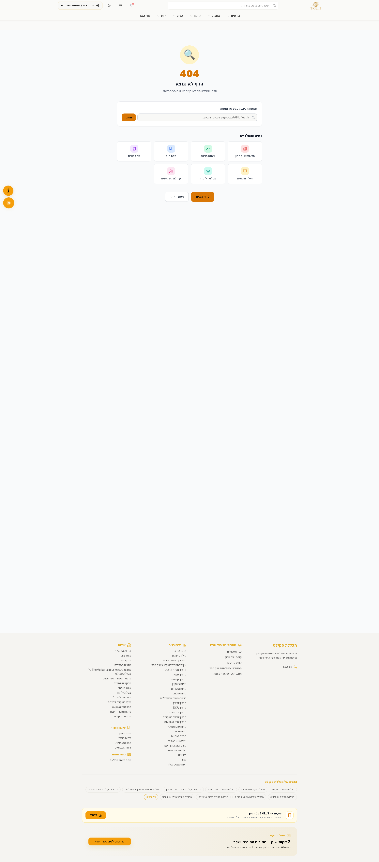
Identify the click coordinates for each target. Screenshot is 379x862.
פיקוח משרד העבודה (119, 712)
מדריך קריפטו (178, 679)
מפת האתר (177, 196)
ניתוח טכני (180, 731)
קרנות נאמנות (178, 736)
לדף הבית (202, 196)
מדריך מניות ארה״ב (175, 670)
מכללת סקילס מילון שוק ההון (177, 797)
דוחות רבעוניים (123, 748)
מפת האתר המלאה (120, 760)
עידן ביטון (125, 660)
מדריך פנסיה (179, 675)
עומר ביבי (126, 656)
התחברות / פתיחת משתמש (77, 5)
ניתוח (197, 16)
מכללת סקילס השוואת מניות (249, 797)
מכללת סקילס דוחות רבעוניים (213, 797)
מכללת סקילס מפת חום (253, 789)
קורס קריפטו (234, 663)
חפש (129, 117)
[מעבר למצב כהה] (109, 5)
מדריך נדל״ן (179, 703)
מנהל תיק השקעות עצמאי (227, 674)
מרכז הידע (180, 651)
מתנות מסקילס (122, 716)
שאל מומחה (124, 688)
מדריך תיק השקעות (175, 722)
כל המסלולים (234, 652)
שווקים (216, 16)
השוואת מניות (123, 743)
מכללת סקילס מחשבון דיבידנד (103, 789)
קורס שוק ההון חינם (175, 746)
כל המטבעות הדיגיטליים (173, 698)
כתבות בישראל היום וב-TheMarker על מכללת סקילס (109, 672)
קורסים (235, 16)
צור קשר (144, 16)
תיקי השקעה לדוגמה (119, 702)
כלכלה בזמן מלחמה (175, 750)
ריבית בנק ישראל (176, 741)
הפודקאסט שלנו (177, 765)
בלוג (184, 760)
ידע (163, 16)
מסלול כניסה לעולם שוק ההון (225, 668)
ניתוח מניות (124, 738)
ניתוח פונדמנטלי (177, 727)
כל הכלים (151, 797)
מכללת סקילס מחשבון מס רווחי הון (183, 789)
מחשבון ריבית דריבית (174, 660)
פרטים (93, 815)
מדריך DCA (179, 708)
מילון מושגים (179, 656)
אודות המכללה (123, 651)
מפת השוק (125, 733)
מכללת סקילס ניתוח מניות (221, 789)
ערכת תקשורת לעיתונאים (117, 678)
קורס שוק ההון (233, 657)
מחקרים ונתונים (122, 683)
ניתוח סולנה (179, 693)
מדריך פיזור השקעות (174, 717)
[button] (8, 191)
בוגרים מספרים (122, 665)
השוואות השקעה (121, 707)
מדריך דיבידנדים (177, 712)
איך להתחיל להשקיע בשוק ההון (168, 665)
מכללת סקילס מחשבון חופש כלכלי (142, 789)
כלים (180, 16)
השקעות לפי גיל (122, 697)
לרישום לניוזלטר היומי (110, 841)
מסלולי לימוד (123, 693)
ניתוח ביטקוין (179, 684)
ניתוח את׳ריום (178, 689)
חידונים (182, 755)
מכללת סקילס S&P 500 (282, 797)
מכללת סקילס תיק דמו (282, 789)
